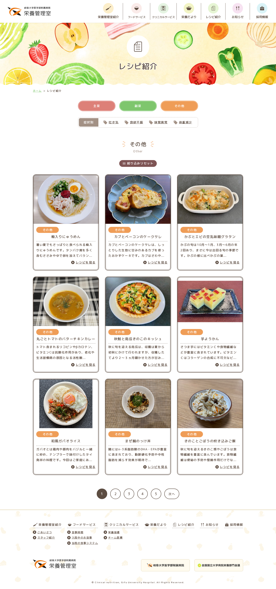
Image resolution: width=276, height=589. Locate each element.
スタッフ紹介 (46, 537)
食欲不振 (136, 122)
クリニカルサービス (163, 17)
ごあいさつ (44, 532)
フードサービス (136, 17)
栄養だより (188, 17)
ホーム (37, 91)
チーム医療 (115, 537)
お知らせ (238, 17)
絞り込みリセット (140, 163)
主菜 (96, 106)
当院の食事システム (85, 543)
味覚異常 (160, 122)
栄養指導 (114, 532)
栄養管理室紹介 (108, 17)
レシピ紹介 (213, 17)
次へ (171, 494)
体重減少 (185, 122)
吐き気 (114, 122)
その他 (179, 106)
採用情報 (262, 17)
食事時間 (77, 532)
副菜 (138, 106)
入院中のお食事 (82, 537)
